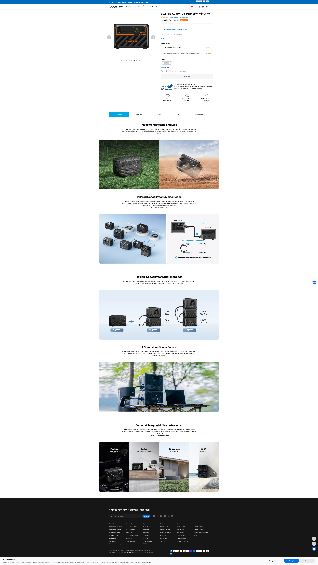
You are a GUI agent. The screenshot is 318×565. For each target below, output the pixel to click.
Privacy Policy (147, 562)
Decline (307, 561)
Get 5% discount (159, 304)
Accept (291, 561)
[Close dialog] (182, 252)
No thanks (159, 310)
